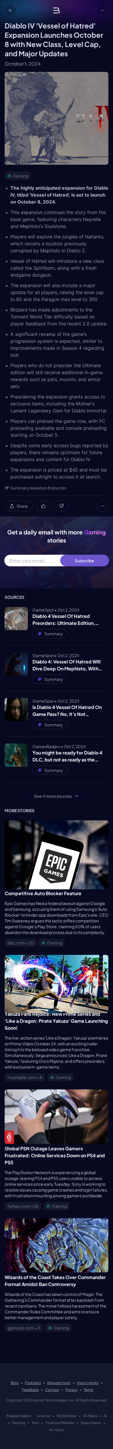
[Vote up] (43, 506)
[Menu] (102, 10)
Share (22, 506)
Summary (53, 633)
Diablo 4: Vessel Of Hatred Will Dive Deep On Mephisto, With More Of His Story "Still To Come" (69, 665)
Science (43, 1416)
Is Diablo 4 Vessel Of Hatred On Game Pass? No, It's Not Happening (67, 711)
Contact (52, 1390)
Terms (88, 1390)
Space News (91, 1423)
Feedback (30, 1390)
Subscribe (84, 560)
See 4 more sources (53, 796)
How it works (88, 1383)
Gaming (18, 1423)
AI (105, 1416)
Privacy (71, 1390)
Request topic (59, 1383)
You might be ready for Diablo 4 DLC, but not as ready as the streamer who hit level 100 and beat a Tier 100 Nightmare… (67, 756)
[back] (10, 10)
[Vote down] (61, 506)
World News (66, 1416)
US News (90, 1416)
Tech (35, 1423)
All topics (56, 1430)
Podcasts (33, 1383)
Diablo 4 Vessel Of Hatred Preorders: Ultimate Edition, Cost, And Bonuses (63, 620)
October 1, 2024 (23, 64)
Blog (15, 1383)
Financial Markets (59, 1423)
